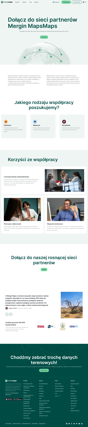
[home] (7, 2)
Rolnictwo (41, 386)
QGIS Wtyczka (26, 390)
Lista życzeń (73, 405)
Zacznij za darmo (27, 413)
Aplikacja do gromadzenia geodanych (44, 408)
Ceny (31, 2)
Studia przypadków (75, 383)
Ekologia (41, 388)
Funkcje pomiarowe (27, 408)
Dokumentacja (74, 391)
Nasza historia (58, 383)
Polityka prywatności (17, 423)
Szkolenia (73, 388)
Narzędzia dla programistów (26, 402)
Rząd (40, 398)
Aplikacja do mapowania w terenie (44, 412)
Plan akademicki (26, 418)
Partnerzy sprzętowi (59, 388)
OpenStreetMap (15, 392)
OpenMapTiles (8, 394)
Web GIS (25, 392)
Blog (72, 386)
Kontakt (44, 269)
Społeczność (73, 396)
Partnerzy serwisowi (59, 386)
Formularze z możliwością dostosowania (28, 387)
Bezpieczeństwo (42, 423)
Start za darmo (44, 370)
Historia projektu (26, 399)
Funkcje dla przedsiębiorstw (29, 410)
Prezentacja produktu (28, 383)
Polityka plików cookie (26, 423)
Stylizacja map (26, 405)
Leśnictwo (41, 396)
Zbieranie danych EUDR (44, 400)
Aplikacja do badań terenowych (43, 404)
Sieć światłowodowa (43, 383)
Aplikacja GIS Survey (43, 415)
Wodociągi (41, 391)
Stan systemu (73, 403)
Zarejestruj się (66, 2)
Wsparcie (73, 393)
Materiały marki (74, 400)
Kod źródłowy (73, 398)
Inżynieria (41, 393)
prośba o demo (76, 2)
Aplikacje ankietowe (75, 410)
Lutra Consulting (8, 423)
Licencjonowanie (35, 423)
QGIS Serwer (26, 415)
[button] (17, 2)
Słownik (72, 408)
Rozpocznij (44, 37)
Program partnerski (59, 391)
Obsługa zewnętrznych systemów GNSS (28, 396)
